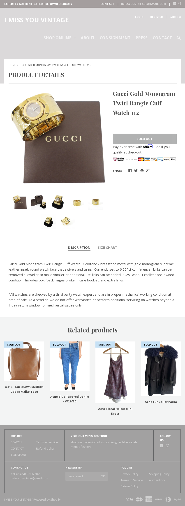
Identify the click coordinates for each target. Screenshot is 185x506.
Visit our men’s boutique (89, 436)
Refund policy (45, 448)
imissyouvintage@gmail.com (29, 478)
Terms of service (47, 442)
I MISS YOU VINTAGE (36, 20)
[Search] (179, 40)
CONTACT (162, 37)
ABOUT (88, 37)
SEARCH (16, 442)
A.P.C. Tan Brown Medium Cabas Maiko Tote (24, 389)
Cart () (175, 17)
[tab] (79, 248)
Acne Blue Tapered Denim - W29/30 (69, 399)
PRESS (142, 37)
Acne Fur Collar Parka (161, 402)
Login (139, 17)
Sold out (145, 139)
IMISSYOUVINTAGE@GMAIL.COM (143, 4)
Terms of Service (132, 480)
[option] (58, 138)
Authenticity (157, 480)
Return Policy (129, 486)
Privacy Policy (129, 474)
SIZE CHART (107, 247)
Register (156, 17)
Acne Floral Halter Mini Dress (115, 411)
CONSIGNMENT (115, 37)
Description (79, 247)
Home (12, 65)
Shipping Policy (159, 474)
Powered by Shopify (46, 499)
